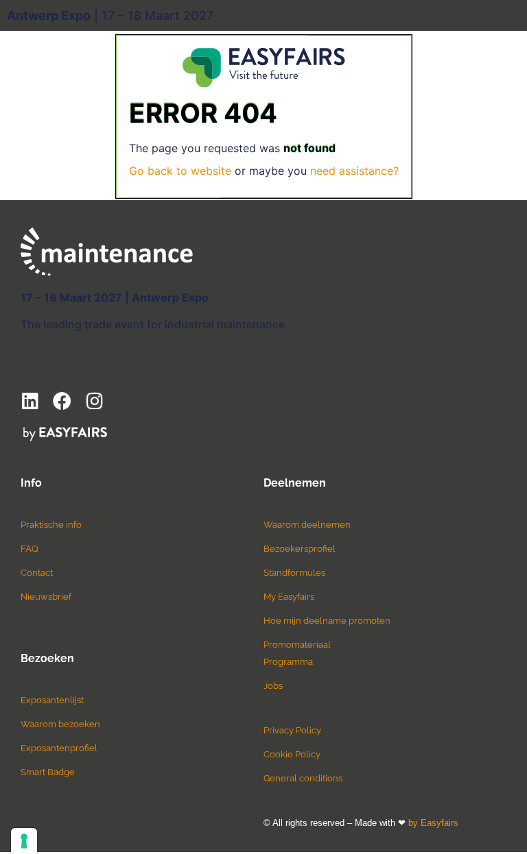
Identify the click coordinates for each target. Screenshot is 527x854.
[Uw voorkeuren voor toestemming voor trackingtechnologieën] (24, 841)
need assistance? (354, 171)
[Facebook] (62, 400)
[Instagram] (94, 400)
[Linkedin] (30, 400)
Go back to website (180, 171)
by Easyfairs (433, 823)
